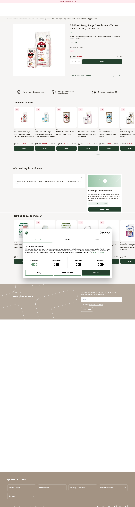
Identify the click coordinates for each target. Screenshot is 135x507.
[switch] (56, 264)
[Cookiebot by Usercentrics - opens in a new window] (101, 233)
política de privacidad (96, 304)
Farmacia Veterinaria (18, 19)
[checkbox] (81, 304)
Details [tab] (67, 239)
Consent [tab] (38, 240)
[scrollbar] (67, 157)
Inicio (9, 19)
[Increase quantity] (79, 61)
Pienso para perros (37, 19)
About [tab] (97, 239)
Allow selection (67, 272)
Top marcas (47, 19)
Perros (28, 19)
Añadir (24, 148)
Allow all (96, 272)
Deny (39, 272)
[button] (52, 487)
